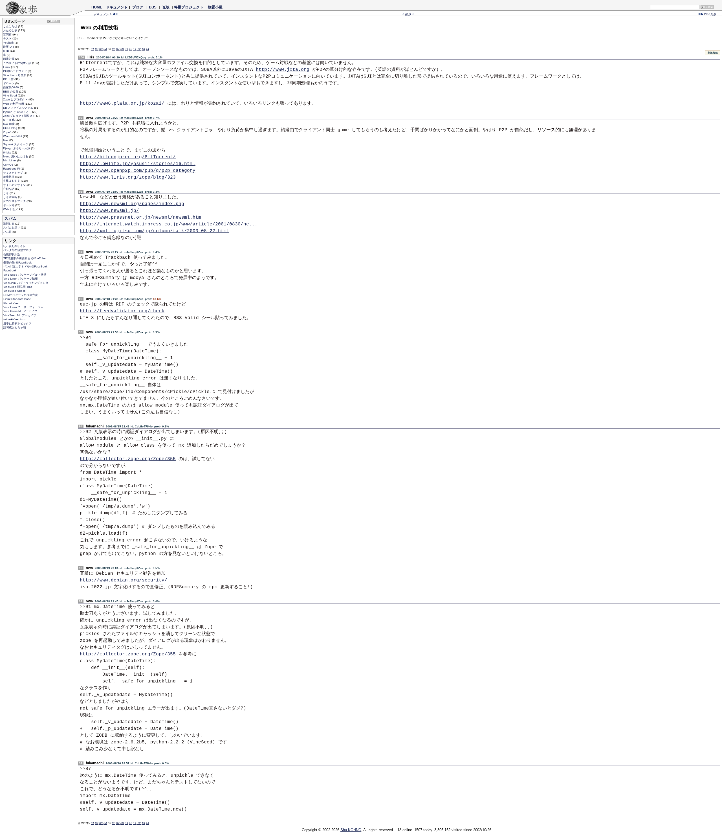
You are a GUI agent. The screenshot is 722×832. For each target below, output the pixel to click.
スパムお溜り (12, 227)
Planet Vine (11, 303)
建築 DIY (9, 46)
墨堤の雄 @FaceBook (17, 262)
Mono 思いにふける (16, 156)
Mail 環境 (9, 124)
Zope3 (7, 132)
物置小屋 (215, 7)
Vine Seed (10, 95)
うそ (6, 193)
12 (139, 49)
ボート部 (9, 205)
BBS (153, 7)
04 (105, 49)
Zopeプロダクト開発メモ (19, 115)
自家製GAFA (11, 87)
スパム (11, 218)
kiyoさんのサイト (14, 246)
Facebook (9, 270)
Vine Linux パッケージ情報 (20, 278)
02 (96, 49)
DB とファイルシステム (18, 107)
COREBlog (10, 127)
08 (122, 49)
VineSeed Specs (14, 290)
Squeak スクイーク (16, 144)
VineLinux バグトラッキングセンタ (25, 282)
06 (113, 49)
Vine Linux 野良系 (15, 75)
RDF (54, 21)
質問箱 (7, 34)
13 (143, 49)
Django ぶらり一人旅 (17, 148)
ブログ (137, 7)
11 (135, 49)
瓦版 (166, 7)
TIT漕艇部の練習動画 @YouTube (24, 258)
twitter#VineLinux (14, 319)
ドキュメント (117, 7)
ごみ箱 (7, 231)
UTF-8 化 (9, 119)
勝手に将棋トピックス (17, 323)
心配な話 (9, 188)
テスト (7, 38)
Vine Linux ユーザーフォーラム (23, 307)
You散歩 (9, 42)
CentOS (8, 164)
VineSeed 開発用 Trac (17, 286)
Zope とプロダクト (15, 99)
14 (147, 49)
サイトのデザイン (15, 184)
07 (118, 49)
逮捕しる (9, 223)
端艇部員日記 (11, 254)
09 (126, 49)
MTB (6, 50)
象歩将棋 (9, 176)
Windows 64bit (13, 136)
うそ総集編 (10, 197)
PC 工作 (8, 79)
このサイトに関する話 (17, 63)
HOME (96, 7)
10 (130, 49)
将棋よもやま (12, 180)
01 (92, 49)
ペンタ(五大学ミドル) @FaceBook (25, 266)
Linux (7, 67)
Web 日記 (9, 209)
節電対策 (9, 58)
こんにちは (10, 26)
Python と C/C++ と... (17, 111)
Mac (6, 140)
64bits (7, 152)
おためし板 (10, 30)
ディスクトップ (13, 172)
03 (101, 49)
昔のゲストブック (15, 201)
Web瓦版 (709, 14)
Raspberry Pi (12, 168)
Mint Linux (10, 160)
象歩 (408, 14)
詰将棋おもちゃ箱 (14, 327)
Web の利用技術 (14, 103)
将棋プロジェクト (188, 7)
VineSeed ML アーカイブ (19, 315)
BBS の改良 (11, 91)
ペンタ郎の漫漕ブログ (17, 250)
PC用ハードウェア (15, 71)
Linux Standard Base (17, 298)
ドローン (9, 83)
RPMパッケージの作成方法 (20, 295)
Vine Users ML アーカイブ (20, 311)
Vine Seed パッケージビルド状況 (24, 274)
